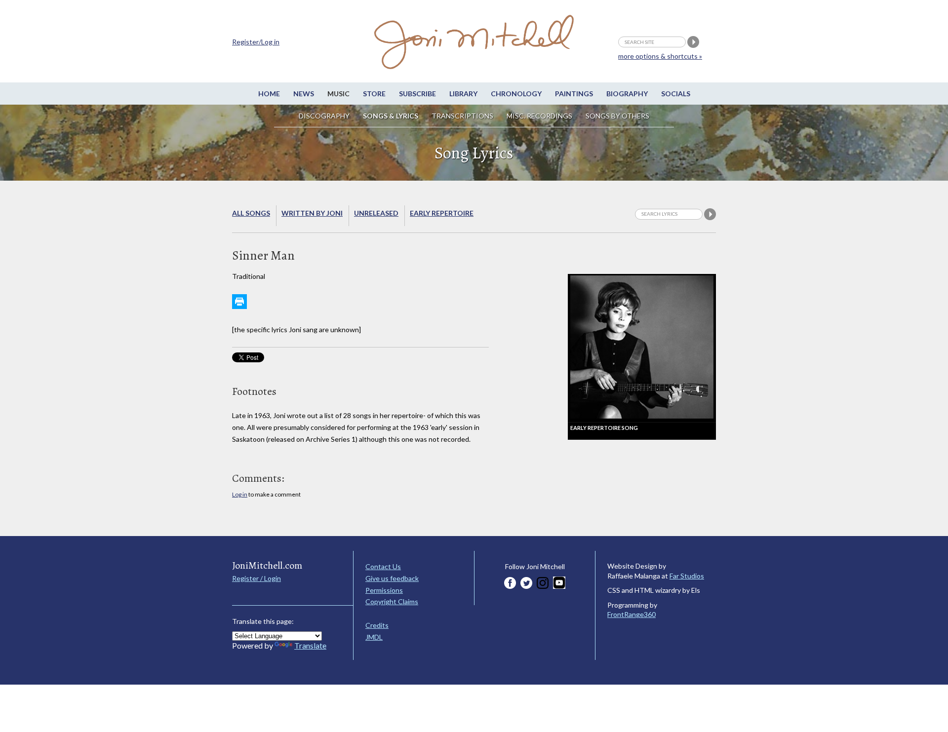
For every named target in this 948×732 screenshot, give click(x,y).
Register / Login (256, 578)
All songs (251, 213)
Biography (627, 93)
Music (338, 93)
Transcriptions (462, 116)
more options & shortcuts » (660, 56)
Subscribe (417, 93)
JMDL (374, 637)
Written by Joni (312, 213)
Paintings (574, 93)
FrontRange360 (631, 614)
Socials (675, 93)
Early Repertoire (442, 213)
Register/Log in (255, 42)
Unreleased (376, 213)
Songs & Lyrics (390, 116)
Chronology (516, 93)
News (303, 93)
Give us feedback (392, 578)
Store (374, 93)
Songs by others (617, 116)
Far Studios (687, 576)
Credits (377, 625)
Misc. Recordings (540, 116)
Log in (239, 494)
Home (269, 93)
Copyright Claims (391, 601)
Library (463, 93)
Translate (310, 645)
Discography (324, 116)
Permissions (384, 590)
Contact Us (383, 566)
